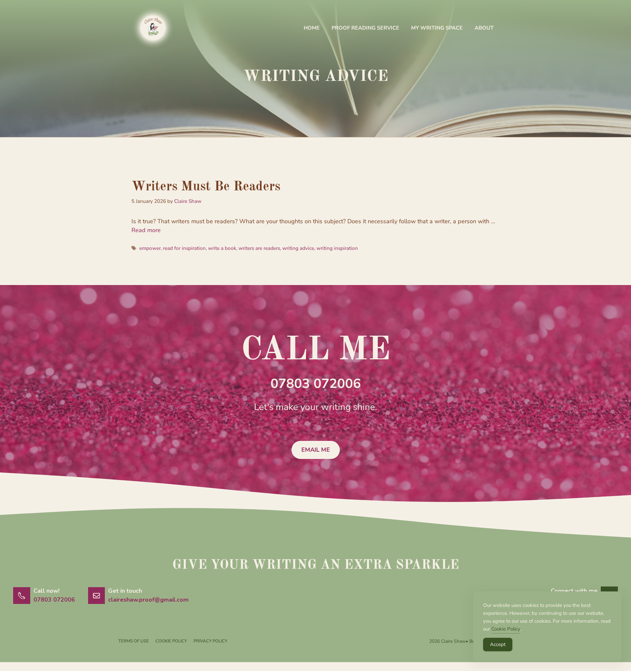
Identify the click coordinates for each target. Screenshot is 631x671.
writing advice (298, 248)
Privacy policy (210, 641)
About (484, 28)
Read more (146, 230)
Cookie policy (171, 641)
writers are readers (259, 248)
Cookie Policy (505, 629)
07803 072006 (315, 384)
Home (312, 28)
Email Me (315, 450)
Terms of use (133, 641)
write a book (222, 248)
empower (150, 248)
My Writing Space (437, 28)
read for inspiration (184, 248)
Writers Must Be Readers (205, 187)
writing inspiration (337, 248)
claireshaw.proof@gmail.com (148, 600)
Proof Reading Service (365, 28)
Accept (497, 644)
